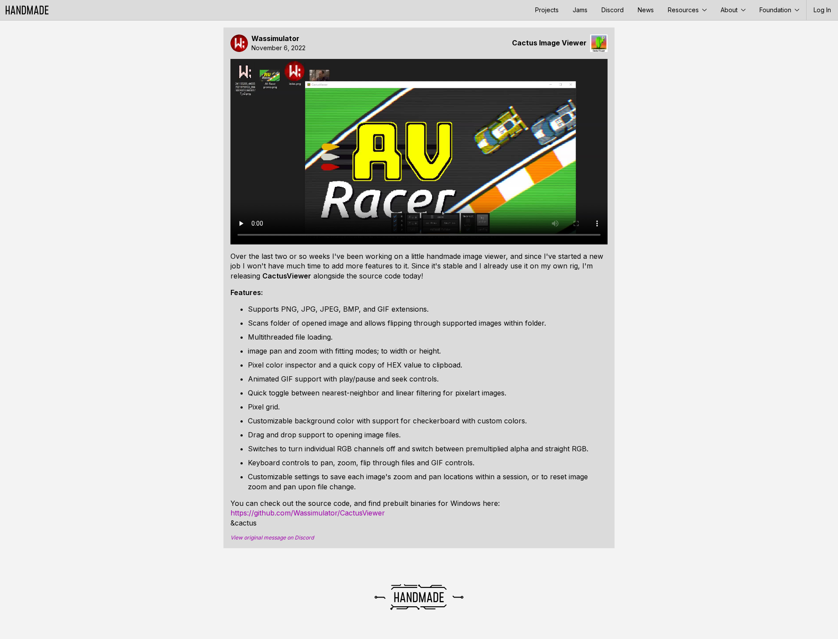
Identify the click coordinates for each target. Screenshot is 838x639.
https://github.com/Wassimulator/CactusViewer (307, 512)
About (730, 10)
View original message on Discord (272, 538)
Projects (547, 10)
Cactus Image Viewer (549, 43)
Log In (822, 10)
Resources (684, 10)
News (646, 10)
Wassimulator (275, 38)
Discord (612, 10)
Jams (580, 10)
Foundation (776, 10)
